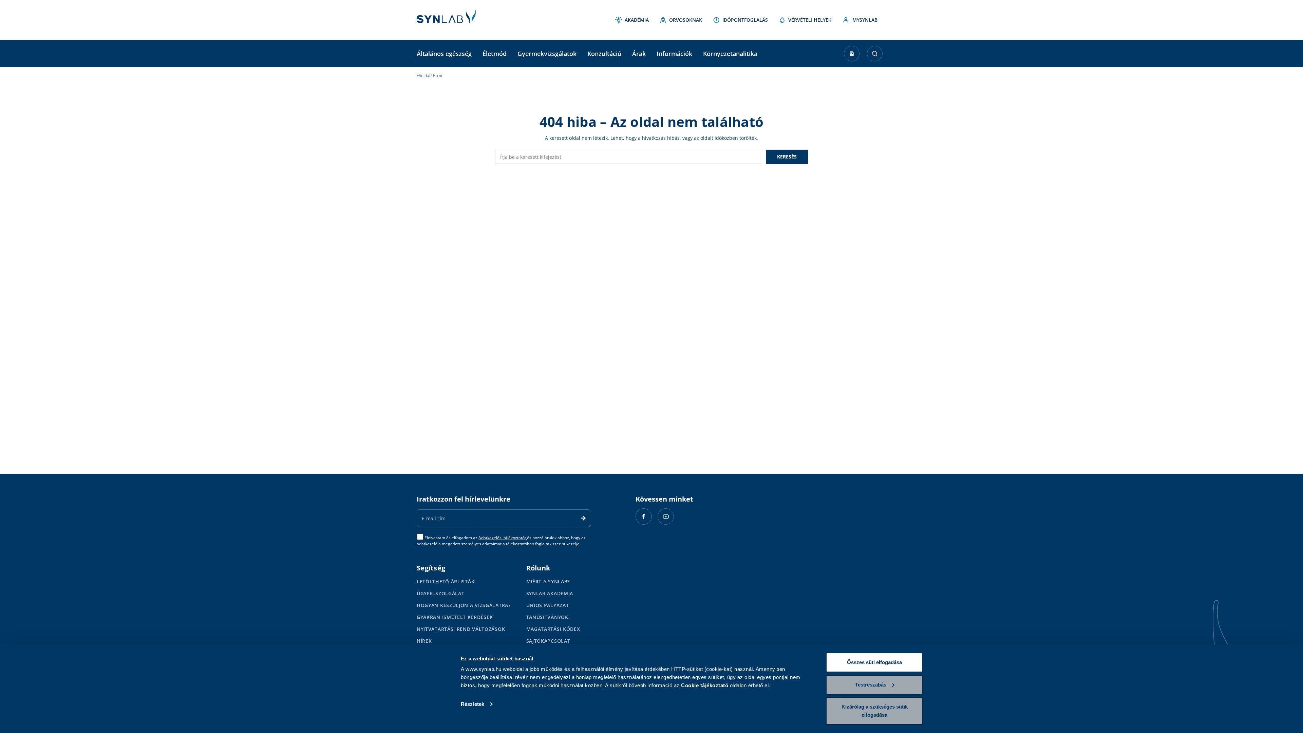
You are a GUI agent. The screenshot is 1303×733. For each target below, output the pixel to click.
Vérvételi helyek (809, 20)
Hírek (424, 641)
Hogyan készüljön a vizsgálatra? (464, 605)
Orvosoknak (685, 20)
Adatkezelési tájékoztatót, (502, 538)
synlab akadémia (549, 593)
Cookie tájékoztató (704, 685)
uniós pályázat (547, 605)
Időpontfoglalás (745, 20)
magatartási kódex (553, 629)
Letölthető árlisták (445, 581)
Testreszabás (870, 685)
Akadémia (637, 20)
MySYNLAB (864, 20)
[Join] (583, 518)
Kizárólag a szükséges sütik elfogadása (875, 711)
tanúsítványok (547, 617)
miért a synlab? (548, 581)
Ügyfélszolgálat (441, 593)
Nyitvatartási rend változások (461, 629)
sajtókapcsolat (548, 641)
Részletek (472, 704)
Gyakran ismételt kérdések (455, 617)
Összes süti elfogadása (874, 662)
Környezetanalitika (730, 54)
